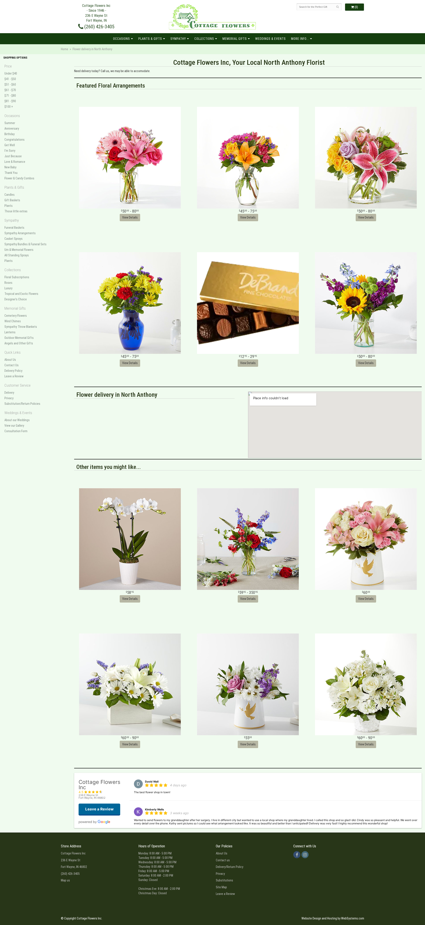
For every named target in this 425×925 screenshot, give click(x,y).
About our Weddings (17, 420)
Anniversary (11, 128)
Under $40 (10, 73)
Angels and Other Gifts (18, 343)
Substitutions (224, 880)
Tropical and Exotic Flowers (21, 294)
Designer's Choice (15, 299)
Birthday (9, 134)
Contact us (223, 860)
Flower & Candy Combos (19, 178)
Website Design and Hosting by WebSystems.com (332, 918)
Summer (9, 123)
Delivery (9, 392)
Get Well (9, 145)
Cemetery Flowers (15, 315)
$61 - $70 (10, 90)
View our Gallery (14, 425)
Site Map (221, 887)
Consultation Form (15, 431)
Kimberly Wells (154, 809)
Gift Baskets (12, 200)
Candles (9, 194)
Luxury (8, 288)
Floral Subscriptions (16, 277)
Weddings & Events (270, 38)
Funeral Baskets (14, 227)
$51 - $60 (10, 84)
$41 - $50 (10, 79)
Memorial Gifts (234, 38)
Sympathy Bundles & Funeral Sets (25, 244)
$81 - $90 (10, 101)
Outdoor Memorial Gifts (19, 338)
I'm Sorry (9, 150)
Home (64, 49)
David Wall (151, 781)
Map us (65, 880)
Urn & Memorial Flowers (18, 249)
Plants (8, 205)
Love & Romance (14, 161)
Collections (204, 38)
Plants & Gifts (150, 38)
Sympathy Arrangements (20, 233)
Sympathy (178, 38)
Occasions (121, 38)
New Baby (10, 167)
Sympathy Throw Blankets (20, 326)
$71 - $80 (10, 95)
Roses (8, 282)
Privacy (9, 398)
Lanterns (9, 332)
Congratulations (14, 139)
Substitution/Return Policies (22, 403)
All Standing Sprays (16, 255)
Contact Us (11, 365)
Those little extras (15, 211)
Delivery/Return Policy (229, 867)
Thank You (10, 173)
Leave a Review (13, 376)
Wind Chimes (12, 321)
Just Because (13, 156)
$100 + (8, 106)
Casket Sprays (13, 238)
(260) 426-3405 (98, 26)
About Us (10, 359)
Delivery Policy (13, 370)
